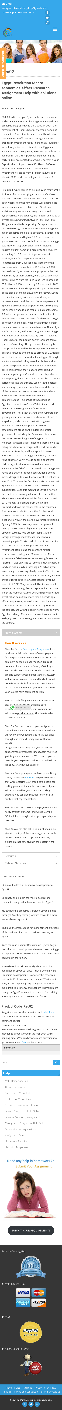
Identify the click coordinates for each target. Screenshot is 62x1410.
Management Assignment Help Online (25, 1123)
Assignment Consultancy (39, 1399)
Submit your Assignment (36, 648)
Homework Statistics (16, 1141)
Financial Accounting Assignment (22, 1117)
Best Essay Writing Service (19, 1099)
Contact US (54, 1392)
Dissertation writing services (20, 1129)
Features (10, 856)
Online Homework (15, 1086)
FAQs (7, 1316)
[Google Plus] (47, 22)
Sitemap (28, 1388)
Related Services (15, 863)
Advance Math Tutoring (16, 1348)
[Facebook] (47, 12)
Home (9, 1388)
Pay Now (29, 777)
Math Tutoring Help (15, 1283)
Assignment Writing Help (18, 1093)
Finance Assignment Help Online (22, 1111)
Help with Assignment (16, 1147)
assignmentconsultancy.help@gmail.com (24, 8)
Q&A (24, 1042)
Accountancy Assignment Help (21, 1105)
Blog (18, 1388)
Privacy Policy (42, 1388)
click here (49, 1012)
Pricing (7, 1392)
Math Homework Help (16, 1080)
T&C (54, 1388)
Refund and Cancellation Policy (29, 1392)
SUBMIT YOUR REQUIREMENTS (31, 1230)
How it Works (13, 632)
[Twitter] (47, 17)
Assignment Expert (15, 1135)
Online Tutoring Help (15, 1251)
